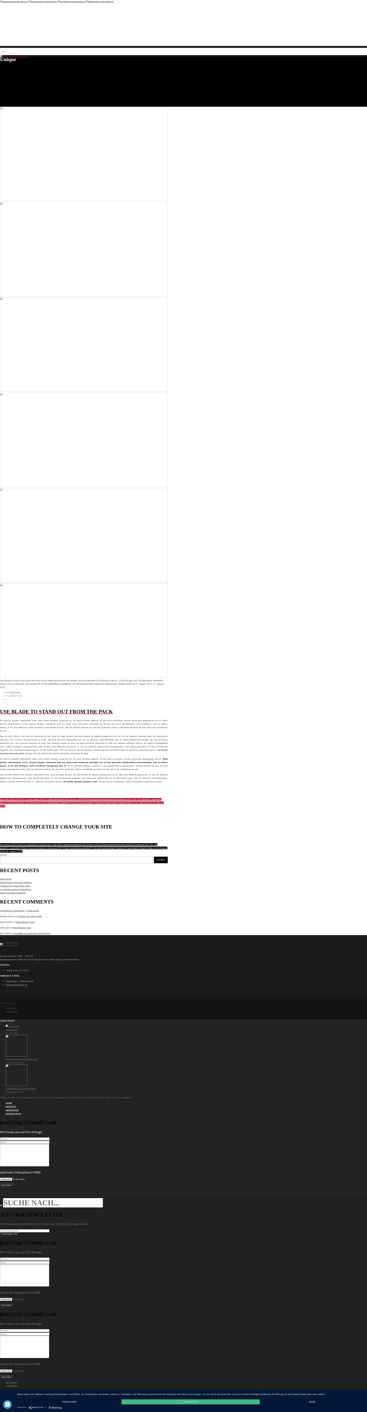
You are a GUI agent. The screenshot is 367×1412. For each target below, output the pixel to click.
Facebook (11, 1008)
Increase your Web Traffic (29, 916)
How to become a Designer (13, 892)
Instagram (11, 1011)
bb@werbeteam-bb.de (16, 984)
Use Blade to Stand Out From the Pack (32, 933)
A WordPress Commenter (12, 910)
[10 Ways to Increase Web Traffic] (16, 1085)
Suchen (3, 854)
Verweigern (69, 1402)
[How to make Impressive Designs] (16, 1055)
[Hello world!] (12, 1026)
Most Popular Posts (25, 922)
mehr (312, 1402)
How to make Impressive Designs (16, 882)
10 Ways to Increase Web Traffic (15, 886)
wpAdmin (15, 692)
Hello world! (5, 879)
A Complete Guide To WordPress (15, 889)
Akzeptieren (191, 1402)
